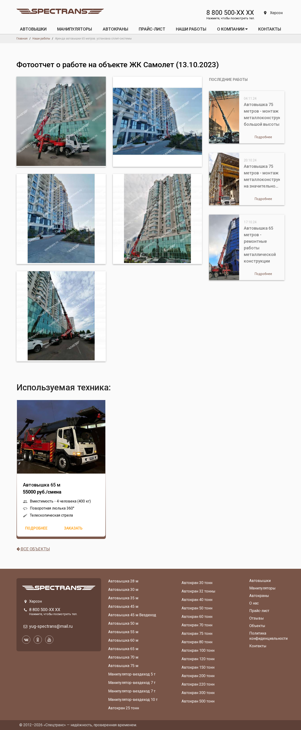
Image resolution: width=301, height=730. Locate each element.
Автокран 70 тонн (197, 625)
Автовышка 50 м (123, 623)
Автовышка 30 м (123, 589)
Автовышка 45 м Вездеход (132, 615)
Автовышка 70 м (123, 657)
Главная (22, 38)
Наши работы (191, 29)
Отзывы (256, 618)
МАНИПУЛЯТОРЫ (74, 29)
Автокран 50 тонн (197, 608)
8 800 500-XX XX (230, 12)
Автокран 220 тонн (198, 684)
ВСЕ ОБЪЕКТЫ (35, 548)
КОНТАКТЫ (269, 29)
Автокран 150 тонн (198, 667)
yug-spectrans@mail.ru (51, 626)
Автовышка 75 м (123, 665)
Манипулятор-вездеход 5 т (131, 674)
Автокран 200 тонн (198, 676)
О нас (254, 603)
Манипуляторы (262, 588)
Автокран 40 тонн (197, 599)
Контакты (257, 646)
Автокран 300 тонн (198, 693)
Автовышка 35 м (123, 598)
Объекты (257, 626)
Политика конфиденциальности (268, 636)
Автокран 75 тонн (197, 633)
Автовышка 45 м (123, 606)
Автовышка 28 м (123, 581)
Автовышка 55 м (123, 632)
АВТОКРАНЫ (115, 29)
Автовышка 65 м (42, 488)
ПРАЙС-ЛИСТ (152, 29)
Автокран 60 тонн (197, 616)
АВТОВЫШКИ (33, 29)
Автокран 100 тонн (198, 650)
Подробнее (36, 528)
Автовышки (260, 580)
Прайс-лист (259, 610)
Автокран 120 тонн (198, 659)
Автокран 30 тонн (197, 583)
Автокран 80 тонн (197, 642)
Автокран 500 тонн (198, 701)
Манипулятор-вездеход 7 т (131, 682)
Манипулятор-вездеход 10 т (133, 699)
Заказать (73, 528)
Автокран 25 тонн (123, 708)
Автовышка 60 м (123, 640)
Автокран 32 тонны (198, 591)
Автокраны (259, 595)
